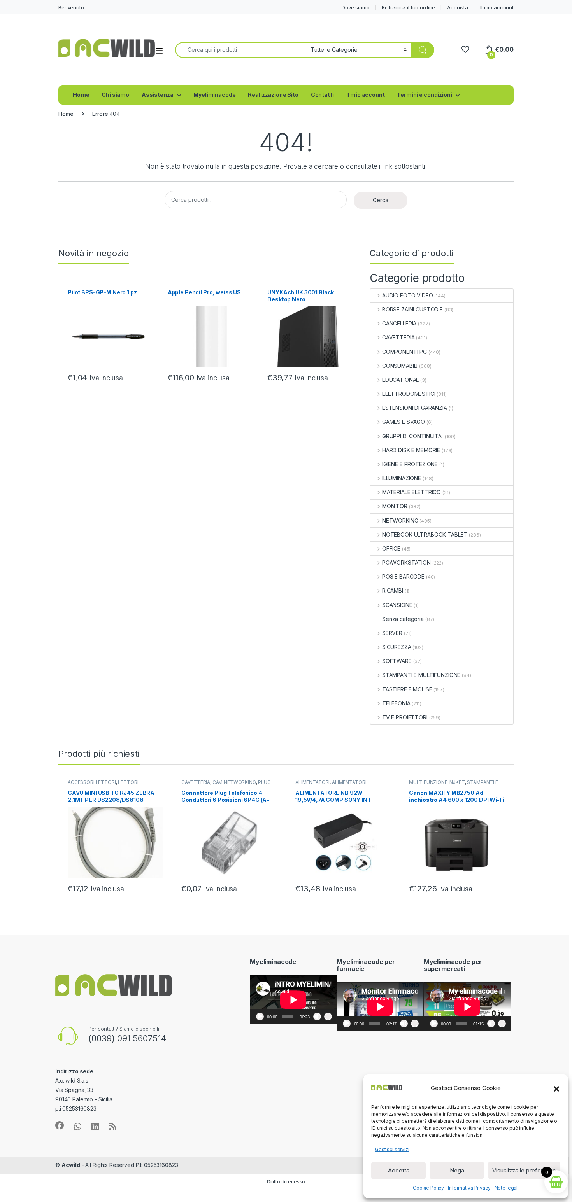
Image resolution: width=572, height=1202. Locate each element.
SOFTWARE (397, 661)
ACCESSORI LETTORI (92, 782)
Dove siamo (356, 7)
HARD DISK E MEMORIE (411, 450)
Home (81, 94)
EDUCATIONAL (400, 379)
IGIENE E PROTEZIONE (410, 464)
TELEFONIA (396, 703)
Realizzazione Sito (273, 94)
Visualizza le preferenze (524, 1170)
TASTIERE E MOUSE (407, 689)
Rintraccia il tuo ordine (408, 7)
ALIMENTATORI (312, 782)
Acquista (457, 7)
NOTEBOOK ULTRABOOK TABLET (424, 534)
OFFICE (391, 548)
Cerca (380, 200)
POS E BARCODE (403, 576)
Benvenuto (71, 7)
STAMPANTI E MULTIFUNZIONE (421, 675)
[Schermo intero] (328, 1016)
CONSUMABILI (400, 365)
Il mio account (497, 7)
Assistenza (158, 94)
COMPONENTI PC (404, 351)
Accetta (398, 1170)
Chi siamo (115, 94)
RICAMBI (392, 590)
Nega (457, 1170)
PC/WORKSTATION (406, 562)
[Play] (260, 1016)
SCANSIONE (397, 605)
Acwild (70, 1165)
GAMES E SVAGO (403, 421)
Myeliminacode (214, 94)
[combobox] (241, 50)
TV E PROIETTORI (405, 717)
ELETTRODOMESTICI (408, 393)
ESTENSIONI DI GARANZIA (414, 407)
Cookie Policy (428, 1188)
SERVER (392, 633)
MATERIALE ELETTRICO (411, 492)
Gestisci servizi (392, 1149)
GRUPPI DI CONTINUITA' (412, 436)
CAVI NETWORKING (234, 782)
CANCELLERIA (399, 323)
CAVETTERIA (398, 337)
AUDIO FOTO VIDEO (407, 295)
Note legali (507, 1188)
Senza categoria (403, 619)
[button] (556, 1088)
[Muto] (317, 1016)
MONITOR (394, 506)
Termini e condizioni (424, 94)
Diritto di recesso (286, 1182)
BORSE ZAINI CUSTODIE (412, 309)
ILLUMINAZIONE (401, 478)
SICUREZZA (396, 647)
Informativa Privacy (469, 1188)
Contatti (322, 94)
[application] (293, 999)
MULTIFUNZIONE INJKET (437, 782)
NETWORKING (400, 520)
